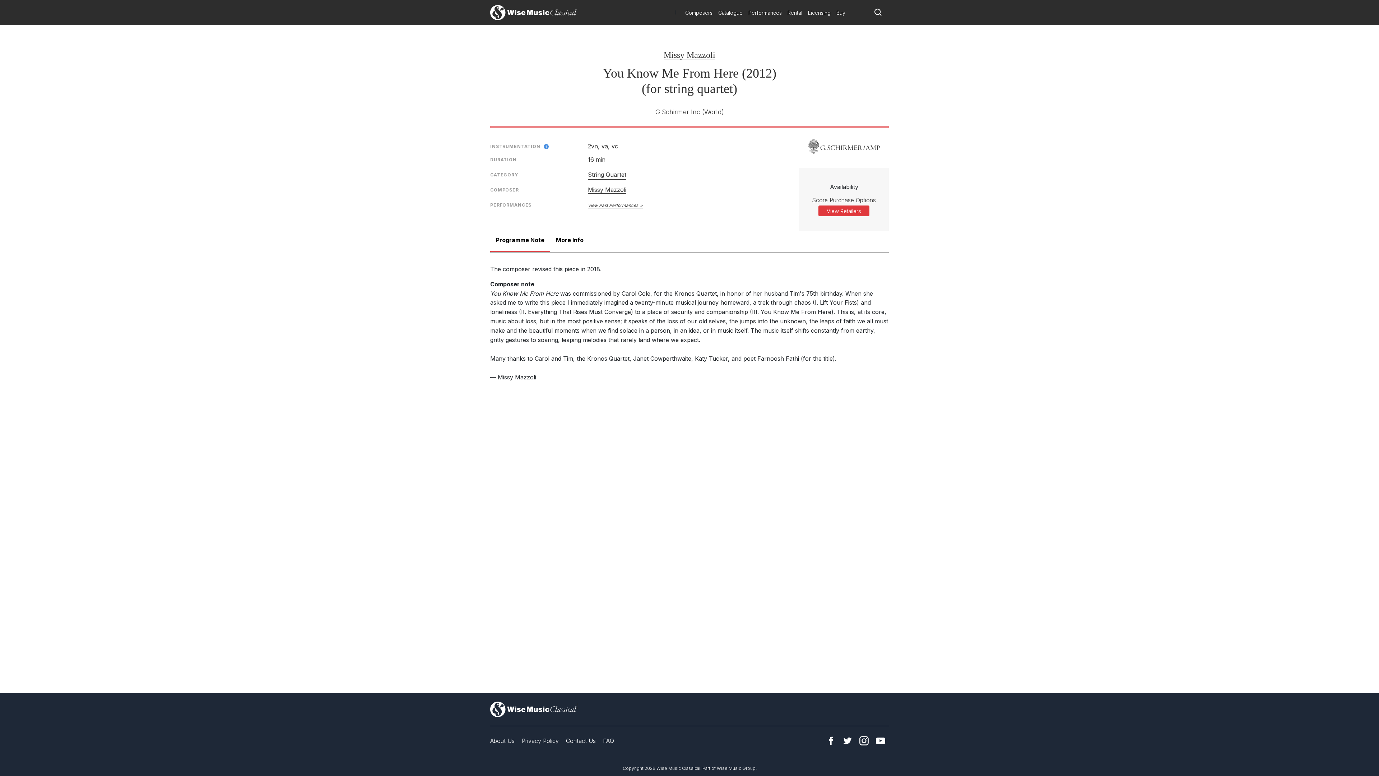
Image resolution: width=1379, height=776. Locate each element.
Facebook (831, 740)
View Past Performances (613, 205)
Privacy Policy (540, 740)
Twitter (847, 740)
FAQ (608, 740)
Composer (504, 190)
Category (504, 174)
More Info (570, 240)
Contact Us (581, 740)
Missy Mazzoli (689, 55)
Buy (840, 13)
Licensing (819, 13)
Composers (698, 13)
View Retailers (844, 211)
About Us (502, 740)
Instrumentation (515, 146)
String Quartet (607, 174)
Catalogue (730, 13)
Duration (503, 159)
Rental (795, 13)
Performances (765, 13)
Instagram (864, 740)
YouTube (880, 740)
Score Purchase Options (844, 200)
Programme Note (520, 240)
